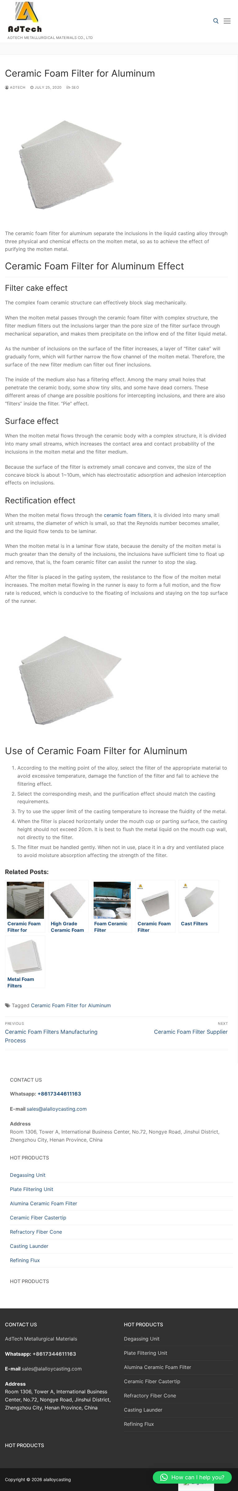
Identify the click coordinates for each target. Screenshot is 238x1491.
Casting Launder (29, 1246)
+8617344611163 (59, 1094)
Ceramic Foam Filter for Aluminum (71, 1005)
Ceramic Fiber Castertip (38, 1217)
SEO (74, 87)
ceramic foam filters (127, 515)
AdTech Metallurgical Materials (41, 1339)
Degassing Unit (28, 1175)
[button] (192, 1477)
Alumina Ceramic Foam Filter (43, 1203)
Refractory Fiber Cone (36, 1232)
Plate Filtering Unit (31, 1189)
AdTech (17, 87)
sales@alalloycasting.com (57, 1109)
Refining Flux (25, 1260)
